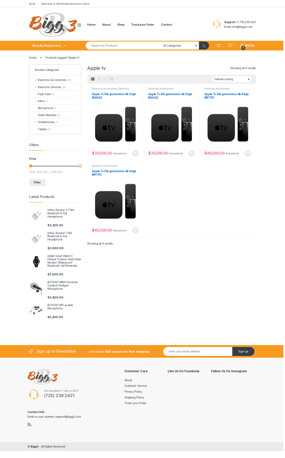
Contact (166, 24)
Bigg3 (34, 446)
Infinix (43, 101)
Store (32, 3)
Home (91, 24)
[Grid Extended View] (99, 79)
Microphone (47, 108)
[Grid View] (93, 79)
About (106, 24)
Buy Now (135, 153)
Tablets (44, 129)
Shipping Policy (134, 397)
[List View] (105, 79)
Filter (37, 182)
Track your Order (142, 24)
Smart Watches (49, 115)
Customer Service (135, 385)
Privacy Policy (133, 391)
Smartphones (48, 122)
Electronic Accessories (104, 88)
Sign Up (243, 351)
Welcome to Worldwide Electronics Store (65, 3)
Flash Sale (46, 94)
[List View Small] (111, 79)
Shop (120, 24)
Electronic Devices (52, 87)
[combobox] (123, 45)
